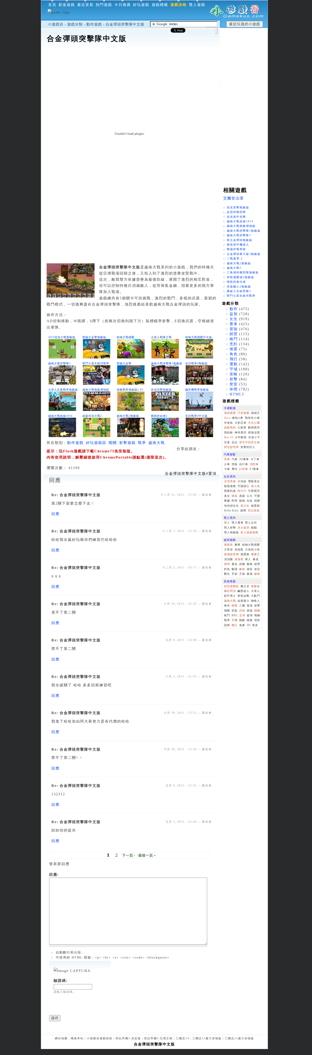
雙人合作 (251, 522)
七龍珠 (242, 427)
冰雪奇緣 (230, 481)
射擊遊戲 (127, 443)
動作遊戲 (94, 24)
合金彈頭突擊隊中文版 (125, 24)
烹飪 (234, 344)
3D (249, 625)
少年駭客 (241, 437)
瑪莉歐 (228, 432)
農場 (250, 573)
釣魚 (227, 569)
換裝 (235, 496)
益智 (234, 314)
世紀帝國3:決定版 (128, 1038)
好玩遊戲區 (96, 443)
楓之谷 (245, 586)
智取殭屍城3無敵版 (240, 277)
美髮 (242, 496)
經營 (234, 334)
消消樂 (228, 559)
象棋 (242, 569)
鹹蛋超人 (243, 591)
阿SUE (242, 491)
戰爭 (142, 443)
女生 (234, 319)
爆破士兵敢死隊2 (239, 291)
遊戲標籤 (160, 5)
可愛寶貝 (254, 491)
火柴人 (255, 591)
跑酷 (242, 620)
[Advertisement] (130, 58)
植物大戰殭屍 (126, 337)
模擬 (250, 620)
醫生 (227, 573)
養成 (256, 559)
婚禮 (243, 510)
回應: (54, 874)
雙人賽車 (237, 522)
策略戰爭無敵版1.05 (130, 389)
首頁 (52, 5)
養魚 (235, 564)
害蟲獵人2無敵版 (239, 286)
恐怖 (227, 625)
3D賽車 (244, 459)
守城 (234, 369)
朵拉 (235, 442)
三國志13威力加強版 (207, 1038)
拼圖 (242, 564)
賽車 (234, 324)
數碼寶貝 (254, 427)
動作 (234, 309)
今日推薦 (122, 5)
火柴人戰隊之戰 (161, 337)
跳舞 (257, 500)
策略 (234, 374)
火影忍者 (240, 422)
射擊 (234, 379)
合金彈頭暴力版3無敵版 (244, 254)
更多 (255, 625)
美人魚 (255, 486)
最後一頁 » (147, 855)
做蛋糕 (255, 505)
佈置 (234, 349)
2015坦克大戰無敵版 (61, 337)
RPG (235, 615)
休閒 (234, 389)
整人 (248, 559)
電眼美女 (254, 481)
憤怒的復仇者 (236, 281)
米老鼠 (228, 422)
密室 (234, 384)
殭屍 (227, 610)
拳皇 (227, 605)
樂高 (250, 564)
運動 (234, 364)
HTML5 (237, 394)
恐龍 (235, 610)
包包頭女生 (231, 505)
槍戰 (235, 605)
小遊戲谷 (55, 24)
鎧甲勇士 (230, 595)
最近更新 (85, 5)
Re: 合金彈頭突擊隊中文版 (76, 495)
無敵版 (255, 586)
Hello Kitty (231, 510)
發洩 (250, 605)
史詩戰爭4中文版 (196, 415)
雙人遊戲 (197, 5)
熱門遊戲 (104, 5)
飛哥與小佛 (252, 418)
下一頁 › (128, 855)
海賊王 (255, 413)
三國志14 (182, 1038)
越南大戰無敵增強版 (95, 389)
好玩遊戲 (141, 5)
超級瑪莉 (230, 427)
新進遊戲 (66, 5)
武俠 (242, 610)
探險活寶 (254, 432)
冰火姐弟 (243, 527)
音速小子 (254, 437)
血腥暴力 (243, 600)
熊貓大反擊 (124, 363)
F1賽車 (254, 469)
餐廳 (227, 500)
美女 (227, 496)
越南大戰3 (234, 268)
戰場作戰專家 (236, 249)
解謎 (235, 569)
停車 (227, 459)
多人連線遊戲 (249, 532)
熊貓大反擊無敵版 (94, 337)
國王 (235, 625)
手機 (235, 620)
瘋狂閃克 (230, 591)
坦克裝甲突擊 (236, 216)
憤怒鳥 (228, 544)
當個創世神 (231, 554)
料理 (235, 500)
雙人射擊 (230, 527)
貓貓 (254, 527)
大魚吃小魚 (252, 549)
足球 (242, 615)
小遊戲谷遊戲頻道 (99, 1038)
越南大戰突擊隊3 (59, 363)
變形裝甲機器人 (238, 244)
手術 (235, 573)
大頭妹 (242, 481)
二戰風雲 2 (235, 258)
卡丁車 (255, 459)
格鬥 (234, 339)
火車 (227, 464)
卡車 (227, 469)
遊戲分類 (75, 24)
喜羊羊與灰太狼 (249, 442)
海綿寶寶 (230, 413)
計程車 (243, 469)
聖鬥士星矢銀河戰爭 (95, 363)
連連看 (239, 559)
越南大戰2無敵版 (128, 415)
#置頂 (191, 473)
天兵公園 (254, 422)
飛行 (234, 359)
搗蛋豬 (245, 554)
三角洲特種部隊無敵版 (243, 272)
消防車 (254, 464)
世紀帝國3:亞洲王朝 (158, 1038)
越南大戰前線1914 (60, 415)
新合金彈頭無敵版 (239, 240)
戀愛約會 (230, 491)
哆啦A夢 (237, 418)
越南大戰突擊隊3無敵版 (166, 363)
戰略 (257, 615)
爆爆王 (255, 554)
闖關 (113, 443)
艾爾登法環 (233, 198)
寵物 (242, 500)
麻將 (238, 544)
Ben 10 (228, 437)
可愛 (257, 496)
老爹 (242, 625)
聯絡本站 (77, 1038)
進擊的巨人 (248, 447)
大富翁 (228, 549)
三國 (242, 605)
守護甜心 (243, 486)
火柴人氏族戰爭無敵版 (63, 389)
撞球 (227, 564)
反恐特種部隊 (236, 212)
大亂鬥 (255, 595)
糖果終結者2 (159, 415)
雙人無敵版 (231, 532)
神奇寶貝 (240, 432)
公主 (250, 496)
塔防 (257, 620)
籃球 (250, 615)
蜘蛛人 (255, 600)
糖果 (257, 573)
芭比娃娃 (254, 510)
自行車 (243, 464)
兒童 (227, 442)
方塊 (242, 573)
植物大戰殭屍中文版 (198, 337)
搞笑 (250, 569)
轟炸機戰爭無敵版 (197, 389)
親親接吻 (230, 486)
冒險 (234, 329)
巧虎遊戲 (243, 413)
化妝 (250, 500)
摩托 (235, 469)
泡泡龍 (239, 549)
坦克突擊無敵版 (161, 389)
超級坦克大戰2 (92, 415)
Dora (227, 418)
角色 (234, 354)
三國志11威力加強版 (239, 1038)
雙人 (227, 522)
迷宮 (257, 569)
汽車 (235, 459)
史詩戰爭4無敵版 (196, 363)
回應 (55, 514)
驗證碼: (61, 980)
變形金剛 (243, 595)
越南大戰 (156, 443)
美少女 (245, 505)
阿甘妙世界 (231, 447)
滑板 (235, 464)
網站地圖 (61, 1038)
